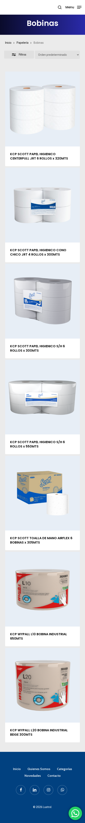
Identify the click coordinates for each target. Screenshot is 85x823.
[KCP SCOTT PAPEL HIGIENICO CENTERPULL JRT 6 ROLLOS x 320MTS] (42, 109)
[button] (73, 7)
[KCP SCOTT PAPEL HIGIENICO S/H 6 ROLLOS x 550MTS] (42, 397)
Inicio (8, 42)
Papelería (22, 42)
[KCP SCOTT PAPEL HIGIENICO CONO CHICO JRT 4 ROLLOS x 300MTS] (42, 205)
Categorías (64, 769)
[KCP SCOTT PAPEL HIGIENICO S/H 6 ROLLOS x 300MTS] (42, 301)
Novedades (33, 776)
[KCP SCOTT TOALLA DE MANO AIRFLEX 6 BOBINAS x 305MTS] (42, 493)
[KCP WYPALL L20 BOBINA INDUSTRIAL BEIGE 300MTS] (42, 685)
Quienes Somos (38, 769)
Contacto (54, 776)
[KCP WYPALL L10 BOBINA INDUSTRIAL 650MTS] (42, 589)
